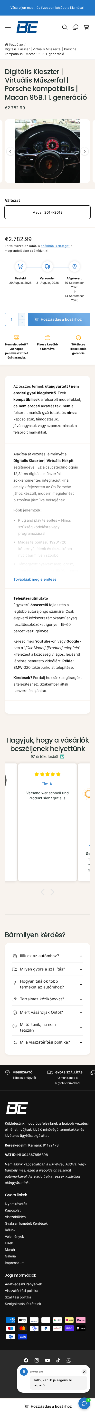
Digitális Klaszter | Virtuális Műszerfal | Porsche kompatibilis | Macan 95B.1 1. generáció (40, 51)
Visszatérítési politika (21, 1290)
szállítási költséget (55, 246)
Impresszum (14, 1263)
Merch (10, 1249)
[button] (7, 27)
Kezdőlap (16, 44)
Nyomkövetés (16, 1204)
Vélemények (14, 1236)
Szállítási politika (18, 1297)
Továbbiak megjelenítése (35, 579)
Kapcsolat (13, 1210)
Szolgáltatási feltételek (23, 1304)
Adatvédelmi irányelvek (23, 1284)
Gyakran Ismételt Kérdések (26, 1223)
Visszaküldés (15, 1217)
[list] (47, 1078)
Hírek (9, 1243)
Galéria (10, 1256)
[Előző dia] (10, 151)
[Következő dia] (84, 151)
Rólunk (10, 1230)
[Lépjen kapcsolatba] (75, 27)
